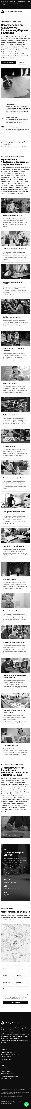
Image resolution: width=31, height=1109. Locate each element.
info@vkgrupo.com (6, 1059)
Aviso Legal (4, 1068)
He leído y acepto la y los (16, 997)
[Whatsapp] (26, 1104)
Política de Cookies (6, 1071)
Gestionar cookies (16, 7)
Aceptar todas (4, 7)
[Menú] (29, 12)
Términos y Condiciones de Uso (14, 998)
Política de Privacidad (20, 997)
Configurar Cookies (6, 1078)
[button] (15, 943)
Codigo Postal (7, 982)
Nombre (5, 968)
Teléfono (19, 975)
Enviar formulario (15, 1002)
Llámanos (21, 62)
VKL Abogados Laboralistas (13, 12)
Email (5, 975)
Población (19, 982)
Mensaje (5, 988)
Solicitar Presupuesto (7, 62)
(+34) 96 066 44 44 (6, 1057)
